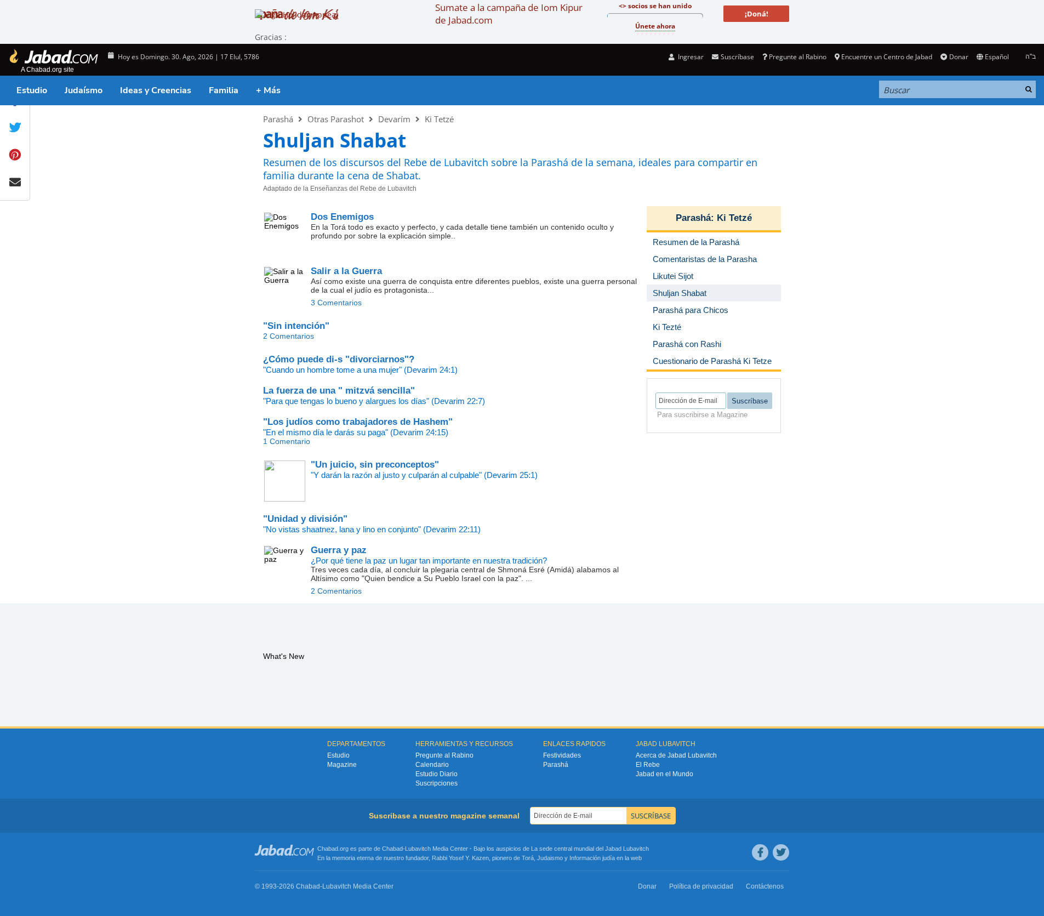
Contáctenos (765, 886)
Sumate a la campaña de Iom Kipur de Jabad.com (509, 13)
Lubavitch (418, 848)
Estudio (31, 90)
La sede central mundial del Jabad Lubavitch (590, 848)
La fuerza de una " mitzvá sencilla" (339, 390)
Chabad (392, 848)
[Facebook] (760, 852)
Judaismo (550, 858)
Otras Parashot (335, 118)
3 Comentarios (336, 302)
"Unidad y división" (305, 519)
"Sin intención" (296, 326)
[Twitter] (781, 852)
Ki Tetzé (439, 118)
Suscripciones (436, 783)
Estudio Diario (436, 774)
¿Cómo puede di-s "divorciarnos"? (338, 359)
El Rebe (648, 765)
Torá (528, 858)
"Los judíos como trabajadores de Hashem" (358, 422)
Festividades (562, 755)
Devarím (394, 118)
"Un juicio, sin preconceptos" (375, 464)
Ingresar (690, 56)
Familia (223, 90)
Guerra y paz (339, 550)
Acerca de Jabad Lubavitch (676, 755)
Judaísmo (83, 90)
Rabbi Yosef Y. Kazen (460, 858)
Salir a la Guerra (346, 271)
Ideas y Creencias (155, 90)
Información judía (593, 858)
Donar (958, 56)
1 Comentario (286, 441)
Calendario (432, 765)
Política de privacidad (701, 886)
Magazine (342, 765)
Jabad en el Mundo (664, 774)
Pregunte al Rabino (797, 56)
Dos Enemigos (342, 217)
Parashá (278, 118)
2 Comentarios (288, 336)
